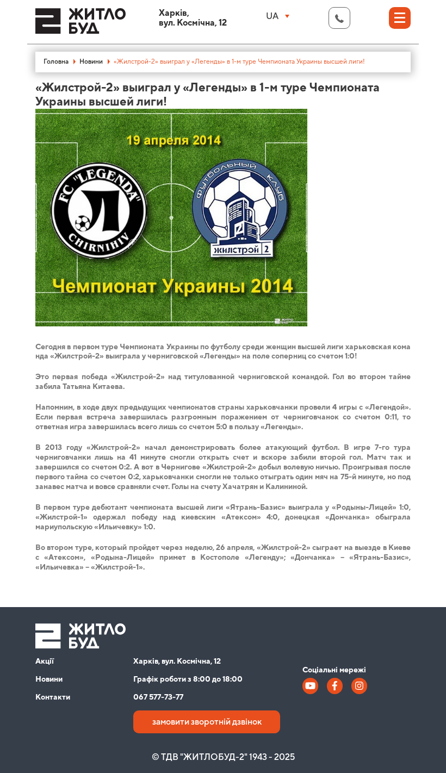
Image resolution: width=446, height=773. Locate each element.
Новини (91, 62)
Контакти (52, 697)
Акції (44, 661)
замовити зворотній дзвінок (207, 721)
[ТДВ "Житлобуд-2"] (80, 26)
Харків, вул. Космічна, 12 (177, 661)
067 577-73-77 (158, 697)
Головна (56, 62)
